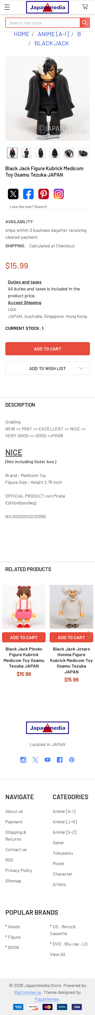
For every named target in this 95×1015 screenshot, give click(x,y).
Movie (58, 863)
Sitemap (13, 880)
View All (57, 954)
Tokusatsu (63, 853)
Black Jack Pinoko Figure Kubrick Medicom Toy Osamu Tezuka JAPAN (24, 657)
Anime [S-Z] (65, 832)
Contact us (16, 849)
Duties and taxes (25, 282)
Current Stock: (24, 328)
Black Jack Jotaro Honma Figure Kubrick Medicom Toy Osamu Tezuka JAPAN (71, 660)
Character (62, 874)
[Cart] (86, 7)
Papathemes (47, 999)
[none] (47, 98)
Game (58, 842)
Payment (14, 821)
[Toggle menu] (7, 7)
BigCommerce (27, 992)
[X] (35, 760)
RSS (9, 860)
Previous (5, 635)
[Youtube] (47, 760)
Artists (59, 884)
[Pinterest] (72, 760)
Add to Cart (23, 637)
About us (14, 811)
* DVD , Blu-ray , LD (68, 944)
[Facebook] (59, 760)
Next (90, 635)
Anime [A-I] (64, 811)
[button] (47, 368)
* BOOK (12, 947)
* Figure (13, 937)
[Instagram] (23, 760)
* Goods (12, 926)
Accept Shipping (24, 302)
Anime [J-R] (65, 821)
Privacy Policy (18, 870)
